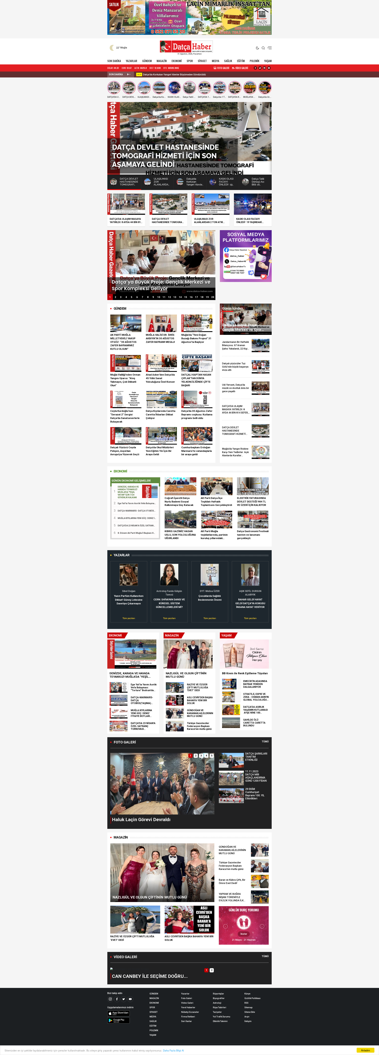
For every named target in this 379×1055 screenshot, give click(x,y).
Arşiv (246, 1016)
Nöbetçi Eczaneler (190, 1012)
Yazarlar (185, 994)
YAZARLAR (131, 61)
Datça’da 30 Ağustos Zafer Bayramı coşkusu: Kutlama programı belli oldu (196, 414)
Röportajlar (218, 994)
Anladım (365, 1050)
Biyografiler (219, 998)
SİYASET (202, 61)
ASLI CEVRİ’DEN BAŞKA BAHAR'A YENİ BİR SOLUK (189, 938)
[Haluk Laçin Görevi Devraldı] (162, 783)
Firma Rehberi (188, 1016)
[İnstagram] (110, 999)
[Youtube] (130, 999)
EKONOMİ (177, 61)
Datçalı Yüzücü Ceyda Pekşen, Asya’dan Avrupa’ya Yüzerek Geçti (124, 451)
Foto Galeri (186, 998)
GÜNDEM (147, 61)
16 (191, 297)
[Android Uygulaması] (126, 1020)
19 (207, 297)
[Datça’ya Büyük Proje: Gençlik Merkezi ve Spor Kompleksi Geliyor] (161, 261)
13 (174, 297)
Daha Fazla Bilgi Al (173, 1050)
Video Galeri (187, 1003)
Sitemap (248, 1007)
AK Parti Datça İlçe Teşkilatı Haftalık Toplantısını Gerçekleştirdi (216, 502)
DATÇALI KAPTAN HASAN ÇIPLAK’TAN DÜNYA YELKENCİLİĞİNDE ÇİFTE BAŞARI (196, 380)
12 (169, 297)
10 (158, 297)
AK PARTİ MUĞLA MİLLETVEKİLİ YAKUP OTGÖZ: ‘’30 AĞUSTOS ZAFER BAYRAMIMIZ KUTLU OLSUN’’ (123, 341)
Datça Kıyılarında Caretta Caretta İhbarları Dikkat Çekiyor (160, 414)
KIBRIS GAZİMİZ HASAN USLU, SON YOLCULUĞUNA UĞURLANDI (180, 535)
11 (164, 297)
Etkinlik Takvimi (220, 1021)
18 (201, 297)
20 (212, 297)
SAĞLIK (228, 61)
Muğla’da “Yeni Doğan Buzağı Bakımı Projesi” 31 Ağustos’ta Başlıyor (196, 338)
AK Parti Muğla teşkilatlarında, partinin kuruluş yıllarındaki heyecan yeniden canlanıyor (214, 535)
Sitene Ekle (249, 1012)
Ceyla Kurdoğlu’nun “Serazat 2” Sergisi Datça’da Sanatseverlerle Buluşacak (125, 416)
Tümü (265, 741)
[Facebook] (117, 999)
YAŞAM (268, 61)
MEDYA (215, 61)
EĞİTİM (241, 61)
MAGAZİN (162, 61)
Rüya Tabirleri (219, 1007)
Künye (247, 994)
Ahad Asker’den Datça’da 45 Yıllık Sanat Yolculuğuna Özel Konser (160, 378)
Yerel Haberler (188, 1007)
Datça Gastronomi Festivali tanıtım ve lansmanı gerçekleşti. (253, 535)
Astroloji (217, 1003)
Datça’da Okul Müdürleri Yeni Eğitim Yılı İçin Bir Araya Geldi (160, 451)
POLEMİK (254, 61)
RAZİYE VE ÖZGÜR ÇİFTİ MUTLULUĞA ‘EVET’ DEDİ (132, 938)
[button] (114, 590)
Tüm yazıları (128, 618)
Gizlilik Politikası (252, 998)
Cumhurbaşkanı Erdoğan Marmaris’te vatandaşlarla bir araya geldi (196, 451)
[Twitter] (124, 999)
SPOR (190, 61)
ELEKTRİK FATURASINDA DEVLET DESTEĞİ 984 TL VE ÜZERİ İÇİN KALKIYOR (251, 502)
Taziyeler (217, 1012)
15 (185, 297)
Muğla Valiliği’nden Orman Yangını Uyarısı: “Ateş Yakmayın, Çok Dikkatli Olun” (125, 380)
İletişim (248, 1021)
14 (180, 297)
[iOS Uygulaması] (126, 1013)
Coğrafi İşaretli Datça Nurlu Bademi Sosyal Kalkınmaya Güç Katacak (179, 502)
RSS (246, 1003)
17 (196, 297)
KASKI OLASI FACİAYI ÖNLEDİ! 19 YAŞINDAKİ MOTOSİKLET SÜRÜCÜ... (181, 74)
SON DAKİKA (114, 61)
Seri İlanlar (186, 1021)
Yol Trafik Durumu (221, 1016)
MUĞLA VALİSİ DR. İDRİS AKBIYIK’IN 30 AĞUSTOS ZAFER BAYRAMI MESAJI (160, 338)
